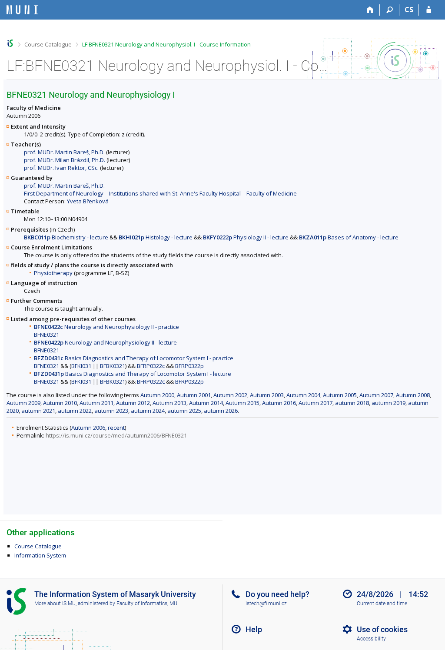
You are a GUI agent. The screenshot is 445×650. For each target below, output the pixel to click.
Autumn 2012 (133, 403)
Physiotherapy (53, 273)
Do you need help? (277, 594)
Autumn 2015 (242, 403)
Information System (40, 555)
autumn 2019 (388, 403)
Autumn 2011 (96, 403)
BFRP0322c (151, 366)
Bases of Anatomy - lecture (349, 237)
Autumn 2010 (60, 403)
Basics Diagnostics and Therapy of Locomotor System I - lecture (132, 374)
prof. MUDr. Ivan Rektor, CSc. (61, 168)
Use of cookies (382, 629)
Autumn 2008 (413, 395)
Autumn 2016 (279, 403)
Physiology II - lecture (246, 237)
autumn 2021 (38, 411)
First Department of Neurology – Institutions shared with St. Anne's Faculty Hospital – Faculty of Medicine (160, 193)
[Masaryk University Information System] (22, 10)
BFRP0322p (189, 366)
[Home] (370, 10)
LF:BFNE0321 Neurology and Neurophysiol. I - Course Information (166, 44)
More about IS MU (55, 603)
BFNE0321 (46, 334)
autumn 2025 (184, 411)
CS (409, 9)
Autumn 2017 (315, 403)
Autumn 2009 (23, 403)
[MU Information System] (10, 43)
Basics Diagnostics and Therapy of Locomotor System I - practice (133, 358)
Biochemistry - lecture (66, 237)
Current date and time (382, 603)
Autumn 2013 (169, 403)
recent (116, 427)
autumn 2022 (75, 411)
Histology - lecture (156, 237)
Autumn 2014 (206, 403)
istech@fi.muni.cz (266, 603)
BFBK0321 (112, 366)
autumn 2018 (352, 403)
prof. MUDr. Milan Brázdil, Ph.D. (64, 160)
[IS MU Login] (428, 10)
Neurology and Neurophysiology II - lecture (105, 342)
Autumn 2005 (340, 395)
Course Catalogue (48, 44)
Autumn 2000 (157, 395)
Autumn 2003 (267, 395)
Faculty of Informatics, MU (146, 603)
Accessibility (371, 639)
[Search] (389, 10)
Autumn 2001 (194, 395)
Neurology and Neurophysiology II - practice (106, 327)
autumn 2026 (221, 411)
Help (254, 629)
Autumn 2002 (230, 395)
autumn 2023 (111, 411)
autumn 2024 (148, 411)
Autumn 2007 (376, 395)
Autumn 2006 (88, 427)
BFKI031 (81, 366)
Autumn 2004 (303, 395)
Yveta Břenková (88, 201)
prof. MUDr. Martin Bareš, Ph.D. (64, 152)
